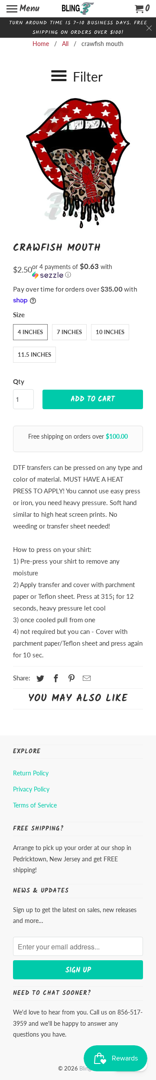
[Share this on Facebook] (55, 678)
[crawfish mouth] (78, 163)
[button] (87, 271)
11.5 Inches (34, 354)
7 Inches (69, 331)
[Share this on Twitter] (39, 678)
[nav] (22, 8)
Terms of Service (35, 805)
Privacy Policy (31, 789)
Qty (18, 381)
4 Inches (30, 331)
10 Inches (110, 331)
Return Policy (31, 773)
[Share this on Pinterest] (70, 678)
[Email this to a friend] (85, 678)
